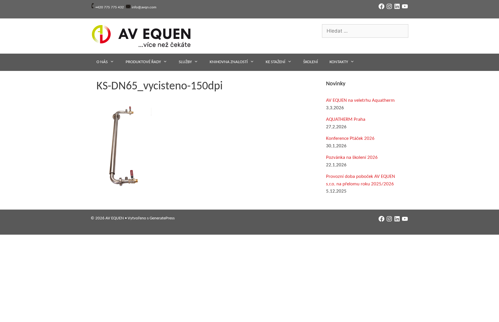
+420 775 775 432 (109, 7)
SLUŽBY (185, 62)
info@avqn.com (144, 7)
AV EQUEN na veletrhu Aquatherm (360, 100)
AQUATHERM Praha (345, 119)
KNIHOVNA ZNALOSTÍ (229, 62)
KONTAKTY (338, 62)
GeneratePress (162, 218)
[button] (123, 146)
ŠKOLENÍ (310, 62)
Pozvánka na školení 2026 (352, 157)
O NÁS (102, 62)
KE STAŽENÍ (275, 62)
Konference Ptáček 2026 (350, 138)
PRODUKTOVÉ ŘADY (143, 62)
